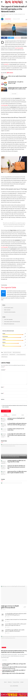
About (5, 682)
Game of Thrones (7, 352)
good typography (19, 48)
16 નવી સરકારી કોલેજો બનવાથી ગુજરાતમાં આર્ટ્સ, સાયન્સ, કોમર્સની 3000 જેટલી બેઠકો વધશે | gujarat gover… (17, 424)
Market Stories (5, 354)
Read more (4, 660)
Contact (21, 682)
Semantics (6, 64)
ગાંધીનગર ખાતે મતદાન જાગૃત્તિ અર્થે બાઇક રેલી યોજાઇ (17, 76)
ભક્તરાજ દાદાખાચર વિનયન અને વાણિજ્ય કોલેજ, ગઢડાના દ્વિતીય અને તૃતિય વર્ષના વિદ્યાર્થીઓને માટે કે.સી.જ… (17, 472)
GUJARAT (4, 647)
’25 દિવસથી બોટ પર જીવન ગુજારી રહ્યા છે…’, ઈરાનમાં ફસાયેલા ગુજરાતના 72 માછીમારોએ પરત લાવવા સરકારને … (14, 630)
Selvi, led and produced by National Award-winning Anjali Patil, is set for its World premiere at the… (14, 456)
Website (2, 399)
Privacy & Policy (16, 682)
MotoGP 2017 (12, 354)
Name (2, 387)
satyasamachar (8, 19)
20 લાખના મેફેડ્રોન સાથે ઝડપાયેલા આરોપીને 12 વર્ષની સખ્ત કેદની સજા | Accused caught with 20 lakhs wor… (16, 435)
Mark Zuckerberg (16, 352)
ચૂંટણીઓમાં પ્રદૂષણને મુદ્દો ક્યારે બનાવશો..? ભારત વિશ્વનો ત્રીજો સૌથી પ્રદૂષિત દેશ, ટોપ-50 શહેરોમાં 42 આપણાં (17, 88)
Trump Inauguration (21, 354)
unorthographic (4, 105)
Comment (3, 370)
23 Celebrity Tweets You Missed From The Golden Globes (15, 429)
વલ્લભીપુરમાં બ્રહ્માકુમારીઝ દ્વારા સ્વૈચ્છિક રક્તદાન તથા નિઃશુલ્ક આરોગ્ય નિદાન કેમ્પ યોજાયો (16, 461)
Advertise (10, 682)
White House (4, 357)
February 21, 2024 (16, 19)
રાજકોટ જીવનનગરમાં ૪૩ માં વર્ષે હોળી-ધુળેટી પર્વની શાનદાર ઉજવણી (16, 419)
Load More (14, 93)
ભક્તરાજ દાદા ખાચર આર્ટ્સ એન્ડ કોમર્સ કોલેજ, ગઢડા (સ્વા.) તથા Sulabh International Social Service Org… (16, 467)
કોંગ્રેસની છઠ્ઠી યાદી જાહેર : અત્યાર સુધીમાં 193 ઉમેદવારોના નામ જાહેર (15, 82)
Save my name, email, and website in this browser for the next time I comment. (14, 406)
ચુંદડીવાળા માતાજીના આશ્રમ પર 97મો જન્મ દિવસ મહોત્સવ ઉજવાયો (13, 673)
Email (2, 393)
